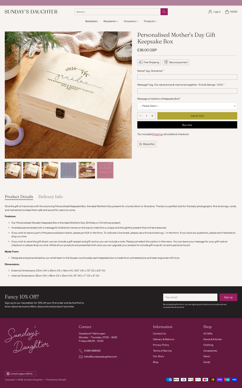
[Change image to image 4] (68, 170)
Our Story (158, 356)
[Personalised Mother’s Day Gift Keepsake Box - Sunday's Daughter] (68, 95)
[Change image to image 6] (105, 170)
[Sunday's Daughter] (31, 12)
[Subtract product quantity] (140, 115)
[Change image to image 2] (31, 170)
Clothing (208, 344)
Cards (206, 362)
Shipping (157, 134)
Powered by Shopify (56, 379)
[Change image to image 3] (50, 170)
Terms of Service (162, 350)
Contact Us (159, 333)
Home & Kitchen (212, 339)
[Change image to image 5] (87, 170)
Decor (206, 356)
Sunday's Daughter (33, 379)
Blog (155, 362)
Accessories (210, 350)
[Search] (164, 11)
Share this (148, 143)
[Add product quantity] (152, 115)
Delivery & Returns (163, 339)
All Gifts (207, 333)
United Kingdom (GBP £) (21, 373)
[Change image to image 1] (13, 170)
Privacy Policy (161, 344)
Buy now (187, 124)
